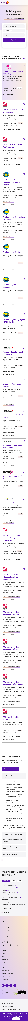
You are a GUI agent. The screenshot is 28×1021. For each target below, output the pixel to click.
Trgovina (4, 890)
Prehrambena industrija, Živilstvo (9, 895)
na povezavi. (6, 829)
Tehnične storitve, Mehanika (8, 887)
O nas (3, 953)
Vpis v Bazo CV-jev (7, 928)
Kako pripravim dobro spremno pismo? (12, 848)
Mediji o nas (5, 959)
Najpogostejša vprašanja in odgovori (14, 18)
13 (21, 748)
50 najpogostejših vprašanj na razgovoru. (11, 776)
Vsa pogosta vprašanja (10, 769)
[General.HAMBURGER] (25, 3)
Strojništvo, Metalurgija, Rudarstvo (10, 897)
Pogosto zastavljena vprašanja (10, 931)
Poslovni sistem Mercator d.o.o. (11, 129)
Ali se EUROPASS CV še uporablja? (12, 834)
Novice (3, 962)
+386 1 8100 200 (6, 976)
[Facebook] (7, 985)
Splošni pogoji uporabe (7, 1006)
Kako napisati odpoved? (10, 854)
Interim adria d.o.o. (8, 94)
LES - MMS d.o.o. (8, 492)
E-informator (5, 925)
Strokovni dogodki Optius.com (10, 939)
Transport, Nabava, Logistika (8, 892)
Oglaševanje (5, 942)
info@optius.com (6, 979)
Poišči (15, 40)
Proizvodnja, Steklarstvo (7, 885)
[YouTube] (14, 985)
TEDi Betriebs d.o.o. (8, 201)
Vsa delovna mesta (8, 97)
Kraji (19, 880)
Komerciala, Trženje (6, 908)
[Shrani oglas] (24, 66)
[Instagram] (10, 985)
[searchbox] (14, 35)
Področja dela (6, 880)
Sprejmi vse (16, 1018)
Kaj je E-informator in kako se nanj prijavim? (12, 840)
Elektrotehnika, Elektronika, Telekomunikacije (12, 902)
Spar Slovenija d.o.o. (8, 371)
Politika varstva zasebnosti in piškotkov (11, 1009)
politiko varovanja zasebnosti (14, 1016)
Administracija (5, 899)
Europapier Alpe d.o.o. (9, 520)
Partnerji (4, 956)
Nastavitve (8, 1018)
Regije (13, 880)
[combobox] (14, 30)
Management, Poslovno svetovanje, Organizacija (13, 904)
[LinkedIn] (3, 985)
